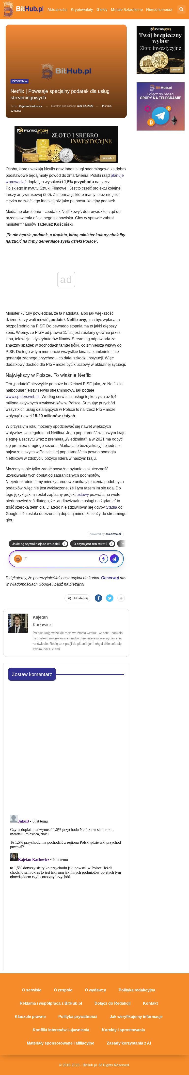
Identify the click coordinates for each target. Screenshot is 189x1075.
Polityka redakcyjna (137, 990)
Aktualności (57, 9)
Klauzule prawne (30, 1017)
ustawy (83, 494)
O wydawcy (95, 990)
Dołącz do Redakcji (112, 1003)
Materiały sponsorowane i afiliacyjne (60, 1043)
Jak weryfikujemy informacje (136, 1017)
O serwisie (31, 990)
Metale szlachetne (127, 9)
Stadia (111, 507)
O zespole (63, 990)
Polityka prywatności (77, 1017)
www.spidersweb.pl (23, 397)
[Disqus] (66, 746)
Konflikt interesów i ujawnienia (61, 1030)
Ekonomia (19, 81)
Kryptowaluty (82, 9)
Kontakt (150, 1003)
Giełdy (102, 9)
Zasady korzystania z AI (129, 1043)
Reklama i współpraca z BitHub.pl (51, 1003)
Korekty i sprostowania (123, 1030)
